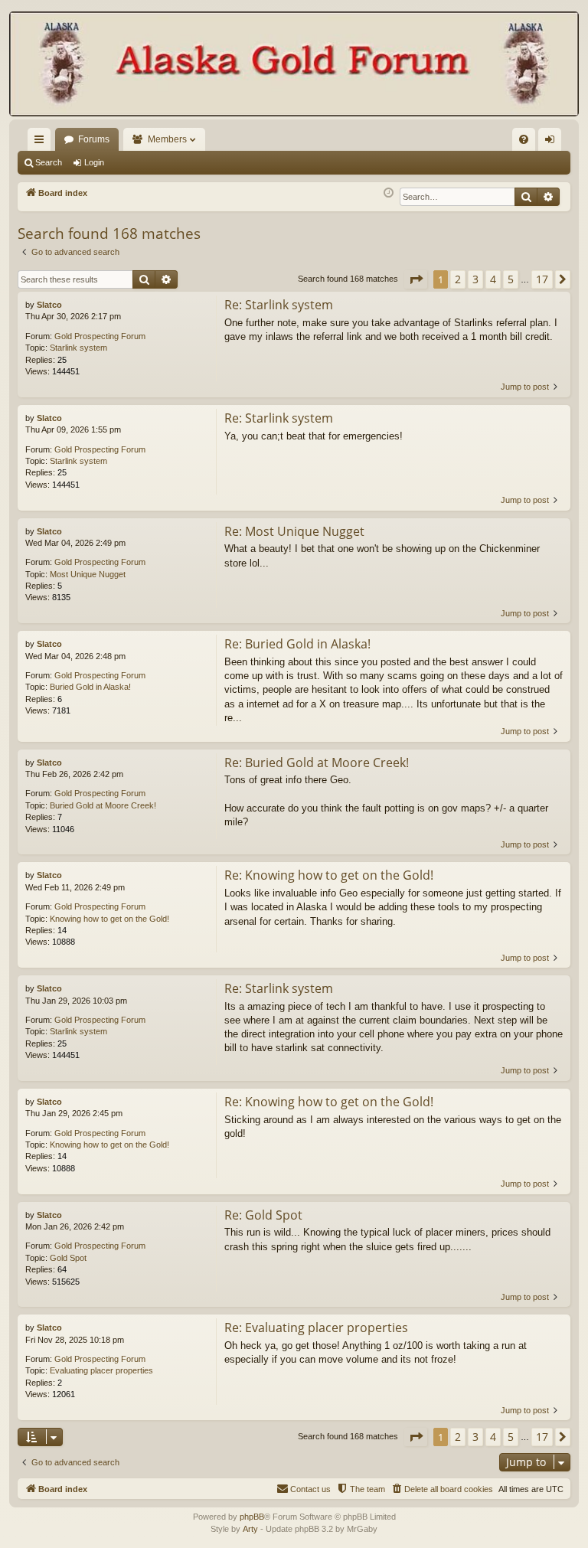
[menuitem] (523, 139)
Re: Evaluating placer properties (316, 1327)
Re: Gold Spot (263, 1215)
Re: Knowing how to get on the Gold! (328, 875)
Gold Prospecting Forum (99, 336)
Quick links (42, 142)
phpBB (252, 1516)
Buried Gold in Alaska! (90, 686)
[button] (415, 279)
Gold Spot (68, 1257)
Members (167, 139)
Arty (250, 1528)
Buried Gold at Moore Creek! (103, 805)
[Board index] (294, 65)
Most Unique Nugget (88, 574)
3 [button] (475, 279)
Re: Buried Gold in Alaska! (297, 644)
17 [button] (542, 279)
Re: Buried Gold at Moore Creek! (316, 762)
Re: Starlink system (278, 304)
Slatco (49, 304)
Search (48, 162)
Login (94, 162)
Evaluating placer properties (101, 1370)
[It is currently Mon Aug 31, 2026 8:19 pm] (389, 193)
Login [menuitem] (552, 142)
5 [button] (511, 279)
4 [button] (493, 279)
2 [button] (458, 279)
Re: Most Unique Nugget (294, 531)
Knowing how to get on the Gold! (109, 918)
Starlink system (78, 347)
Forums (93, 139)
